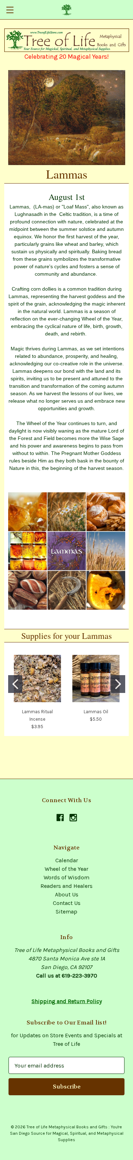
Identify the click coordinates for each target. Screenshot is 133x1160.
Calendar (66, 860)
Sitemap (66, 911)
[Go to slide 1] (15, 684)
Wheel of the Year (66, 868)
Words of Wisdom (66, 877)
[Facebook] (60, 817)
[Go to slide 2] (118, 684)
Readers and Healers (66, 886)
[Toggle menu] (10, 10)
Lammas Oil (96, 711)
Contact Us (67, 903)
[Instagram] (73, 817)
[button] (66, 40)
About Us (66, 894)
